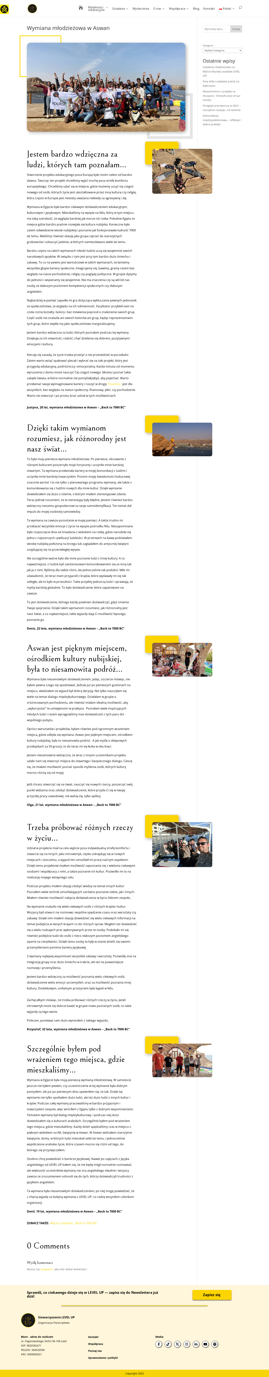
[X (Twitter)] (177, 1344)
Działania (118, 9)
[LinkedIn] (196, 1344)
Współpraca (177, 9)
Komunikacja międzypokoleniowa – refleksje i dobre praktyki (222, 120)
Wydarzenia (140, 9)
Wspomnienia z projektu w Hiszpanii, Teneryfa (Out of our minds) (221, 96)
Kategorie (208, 45)
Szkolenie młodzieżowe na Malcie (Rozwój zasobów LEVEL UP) (221, 71)
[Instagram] (186, 1344)
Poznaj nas (95, 1351)
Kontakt (209, 9)
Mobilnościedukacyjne (96, 9)
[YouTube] (205, 1344)
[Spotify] (214, 1344)
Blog (196, 9)
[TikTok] (168, 1344)
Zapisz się (212, 1294)
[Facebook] (158, 1344)
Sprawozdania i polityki (103, 1357)
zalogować (46, 1269)
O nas (157, 9)
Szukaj (236, 29)
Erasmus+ (115, 384)
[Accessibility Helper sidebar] (4, 9)
